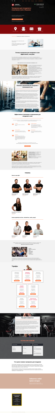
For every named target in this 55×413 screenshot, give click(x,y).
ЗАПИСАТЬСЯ (27, 146)
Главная (13, 36)
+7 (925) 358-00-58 (40, 4)
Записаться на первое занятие (17, 19)
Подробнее (17, 280)
